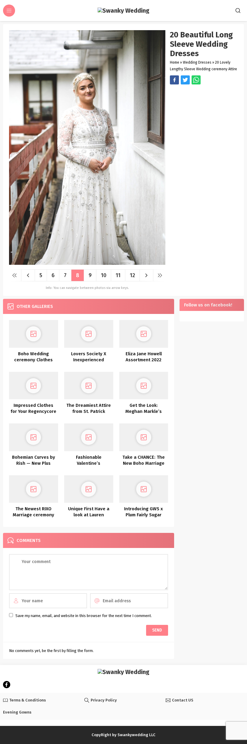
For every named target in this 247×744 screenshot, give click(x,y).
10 (103, 275)
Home (174, 62)
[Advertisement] (204, 119)
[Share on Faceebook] (185, 79)
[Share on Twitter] (196, 79)
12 (132, 275)
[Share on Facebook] (174, 79)
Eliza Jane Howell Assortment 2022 (144, 357)
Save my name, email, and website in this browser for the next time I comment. (83, 615)
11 (118, 275)
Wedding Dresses (197, 62)
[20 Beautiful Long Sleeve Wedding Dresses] (87, 262)
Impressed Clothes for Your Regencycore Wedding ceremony (33, 411)
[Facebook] (6, 684)
